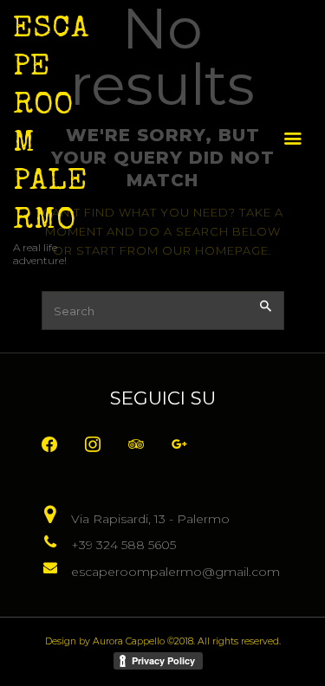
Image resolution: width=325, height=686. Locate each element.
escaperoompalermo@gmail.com (175, 571)
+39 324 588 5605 (123, 545)
